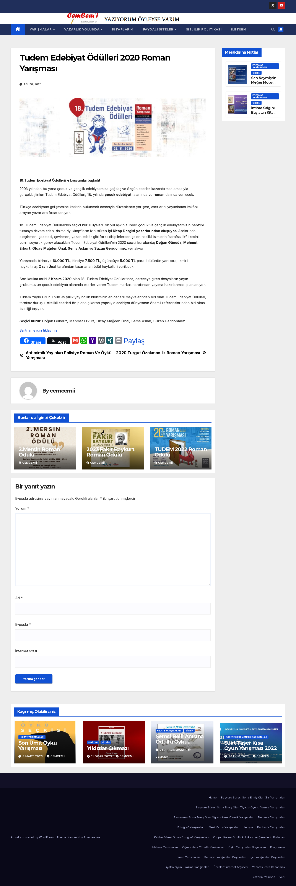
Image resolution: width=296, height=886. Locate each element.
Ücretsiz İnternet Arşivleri (231, 867)
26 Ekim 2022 (239, 756)
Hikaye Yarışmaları (32, 737)
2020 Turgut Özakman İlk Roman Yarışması (158, 352)
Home (213, 797)
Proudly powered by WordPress (33, 837)
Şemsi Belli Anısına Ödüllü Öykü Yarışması (180, 741)
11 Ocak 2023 (102, 756)
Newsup (73, 837)
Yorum (22, 508)
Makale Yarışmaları (165, 847)
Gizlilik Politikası (204, 29)
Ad (19, 598)
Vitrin (256, 73)
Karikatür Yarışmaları (271, 827)
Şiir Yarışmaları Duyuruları (267, 857)
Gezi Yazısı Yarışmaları (224, 827)
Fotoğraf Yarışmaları (191, 827)
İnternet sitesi (26, 651)
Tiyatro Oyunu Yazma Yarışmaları (186, 867)
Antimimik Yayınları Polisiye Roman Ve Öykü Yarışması (69, 355)
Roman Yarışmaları (187, 857)
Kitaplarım (122, 29)
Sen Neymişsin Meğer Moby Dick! (263, 82)
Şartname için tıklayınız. (39, 330)
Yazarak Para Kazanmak (268, 867)
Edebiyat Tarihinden (259, 66)
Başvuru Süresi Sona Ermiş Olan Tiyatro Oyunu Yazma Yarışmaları (240, 807)
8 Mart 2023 (33, 756)
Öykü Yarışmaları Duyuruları (247, 847)
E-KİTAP (93, 742)
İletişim (238, 29)
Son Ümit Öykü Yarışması (37, 745)
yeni (282, 877)
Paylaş (134, 340)
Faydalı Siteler (158, 29)
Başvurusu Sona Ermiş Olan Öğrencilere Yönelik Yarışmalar (214, 817)
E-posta (23, 624)
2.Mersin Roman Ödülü (39, 452)
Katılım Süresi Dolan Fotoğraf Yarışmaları (181, 837)
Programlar (277, 847)
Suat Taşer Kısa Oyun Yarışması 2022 (250, 745)
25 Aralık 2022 (172, 749)
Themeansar (92, 837)
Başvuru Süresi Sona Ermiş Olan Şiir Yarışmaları (253, 797)
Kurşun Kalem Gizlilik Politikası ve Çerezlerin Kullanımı (249, 837)
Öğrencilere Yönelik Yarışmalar (246, 737)
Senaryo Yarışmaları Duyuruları (225, 857)
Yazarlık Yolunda (82, 29)
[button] (273, 29)
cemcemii (62, 391)
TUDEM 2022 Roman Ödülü (181, 452)
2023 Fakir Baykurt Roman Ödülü (110, 452)
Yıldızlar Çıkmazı (108, 748)
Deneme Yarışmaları (271, 817)
